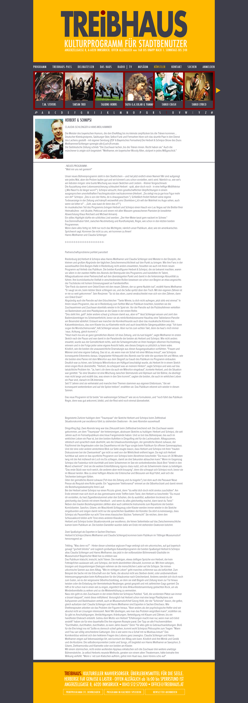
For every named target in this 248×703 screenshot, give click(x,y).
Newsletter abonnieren (165, 692)
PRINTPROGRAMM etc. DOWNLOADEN (83, 692)
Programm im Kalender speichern (124, 692)
